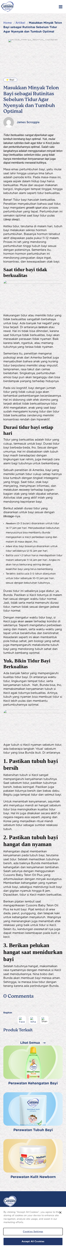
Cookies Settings (33, 1231)
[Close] (60, 1212)
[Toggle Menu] (60, 7)
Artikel (20, 22)
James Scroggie (28, 122)
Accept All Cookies (33, 1241)
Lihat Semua (30, 1042)
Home (7, 22)
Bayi (12, 79)
